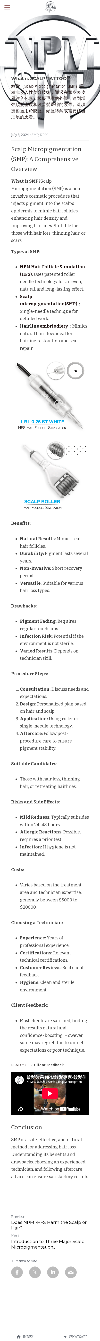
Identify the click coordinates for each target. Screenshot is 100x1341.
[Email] (71, 1272)
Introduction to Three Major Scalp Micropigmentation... (47, 1244)
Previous (18, 1217)
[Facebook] (17, 1272)
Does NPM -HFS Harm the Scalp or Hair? (49, 1225)
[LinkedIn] (53, 1272)
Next (15, 1236)
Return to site (26, 1261)
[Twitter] (35, 1272)
